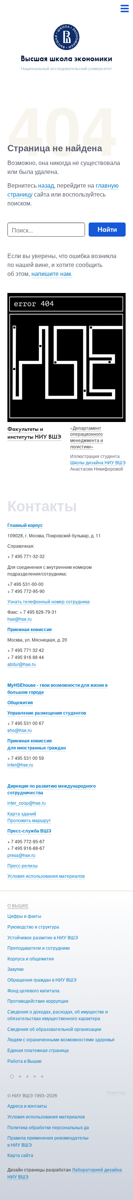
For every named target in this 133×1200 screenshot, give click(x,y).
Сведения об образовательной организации (54, 1029)
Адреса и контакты (27, 1105)
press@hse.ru (21, 855)
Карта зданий (21, 813)
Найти (107, 229)
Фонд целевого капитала (33, 990)
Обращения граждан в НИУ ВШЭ (41, 979)
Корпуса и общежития (30, 958)
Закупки (15, 969)
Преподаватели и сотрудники (38, 947)
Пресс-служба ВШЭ (29, 830)
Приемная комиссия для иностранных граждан (36, 744)
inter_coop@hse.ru (26, 803)
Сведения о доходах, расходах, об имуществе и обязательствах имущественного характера (57, 1015)
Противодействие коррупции (37, 1001)
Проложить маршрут (29, 820)
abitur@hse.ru (21, 664)
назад (46, 185)
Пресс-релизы (22, 865)
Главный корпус (25, 525)
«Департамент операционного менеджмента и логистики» (86, 437)
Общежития (20, 702)
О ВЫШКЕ (17, 905)
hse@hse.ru (19, 619)
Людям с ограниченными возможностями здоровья (61, 1039)
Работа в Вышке (24, 1061)
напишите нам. (51, 273)
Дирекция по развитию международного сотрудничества (51, 789)
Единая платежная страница (38, 1050)
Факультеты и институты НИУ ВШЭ (34, 433)
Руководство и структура (33, 926)
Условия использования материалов (46, 876)
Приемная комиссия (29, 629)
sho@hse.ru (19, 730)
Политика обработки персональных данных (53, 1127)
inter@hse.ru (20, 764)
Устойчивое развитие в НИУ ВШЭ (42, 937)
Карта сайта (20, 1155)
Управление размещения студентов (46, 712)
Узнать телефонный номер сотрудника (48, 601)
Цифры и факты (24, 916)
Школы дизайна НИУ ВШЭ (98, 462)
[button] (11, 1075)
